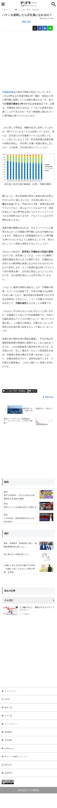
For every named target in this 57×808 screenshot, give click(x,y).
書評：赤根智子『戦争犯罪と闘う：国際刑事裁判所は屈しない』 (20, 545)
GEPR (7, 699)
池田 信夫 (26, 21)
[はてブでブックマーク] (45, 28)
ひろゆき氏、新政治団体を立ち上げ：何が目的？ (20, 520)
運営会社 (8, 765)
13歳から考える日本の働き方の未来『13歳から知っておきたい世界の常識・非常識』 (19, 568)
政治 (6, 492)
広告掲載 (8, 740)
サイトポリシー (11, 724)
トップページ (10, 691)
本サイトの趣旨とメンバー (16, 756)
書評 (6, 533)
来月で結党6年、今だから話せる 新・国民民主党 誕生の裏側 (20, 497)
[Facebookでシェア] (40, 28)
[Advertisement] (28, 59)
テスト (33, 391)
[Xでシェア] (35, 28)
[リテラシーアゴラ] (10, 611)
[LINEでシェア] (50, 28)
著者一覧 (8, 707)
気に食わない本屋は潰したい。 (17, 554)
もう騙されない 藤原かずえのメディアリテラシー (36, 608)
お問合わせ (9, 748)
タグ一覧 (8, 716)
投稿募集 (8, 732)
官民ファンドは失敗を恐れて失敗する (20, 507)
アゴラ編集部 (24, 614)
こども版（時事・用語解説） (16, 391)
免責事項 (8, 773)
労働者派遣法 (8, 92)
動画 (6, 482)
